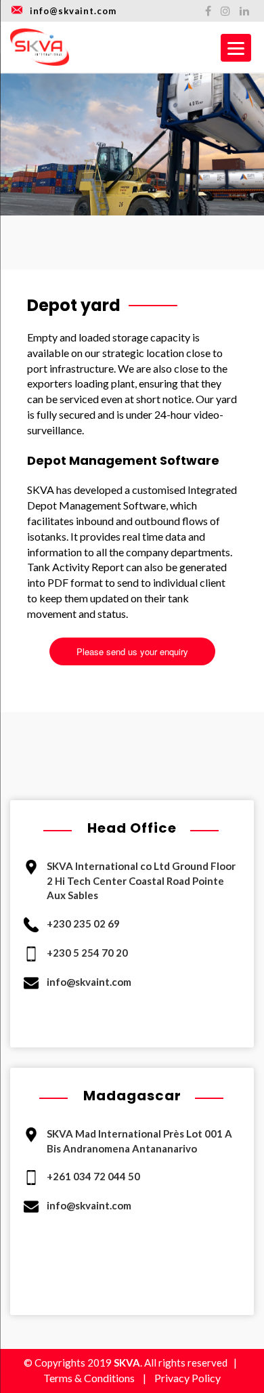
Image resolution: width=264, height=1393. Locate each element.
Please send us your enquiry (132, 651)
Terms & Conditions (89, 1377)
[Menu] (236, 48)
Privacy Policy (187, 1377)
